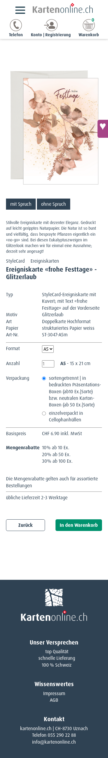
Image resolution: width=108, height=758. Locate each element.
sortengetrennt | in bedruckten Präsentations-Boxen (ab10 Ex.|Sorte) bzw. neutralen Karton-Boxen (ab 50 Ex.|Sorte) (75, 391)
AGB (54, 700)
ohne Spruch (53, 204)
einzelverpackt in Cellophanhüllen (66, 416)
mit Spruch (21, 204)
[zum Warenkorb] (89, 29)
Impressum (54, 693)
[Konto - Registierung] (51, 29)
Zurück (25, 525)
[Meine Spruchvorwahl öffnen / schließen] (103, 129)
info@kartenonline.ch (54, 742)
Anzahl (13, 363)
